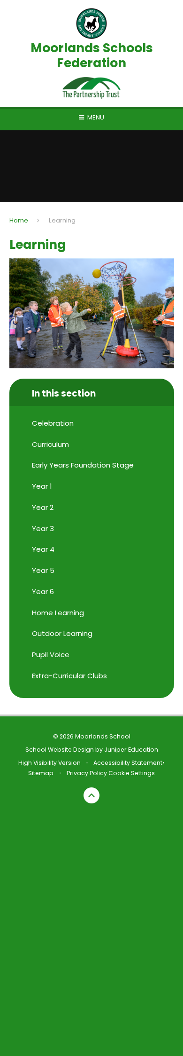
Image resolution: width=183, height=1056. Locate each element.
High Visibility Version (49, 763)
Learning (62, 220)
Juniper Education (131, 750)
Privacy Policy (87, 773)
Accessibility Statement (127, 763)
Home (18, 220)
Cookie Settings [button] (131, 773)
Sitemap (40, 773)
